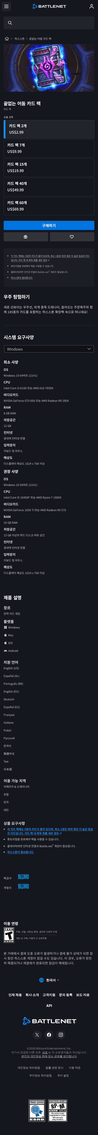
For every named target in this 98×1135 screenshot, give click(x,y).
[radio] (49, 129)
